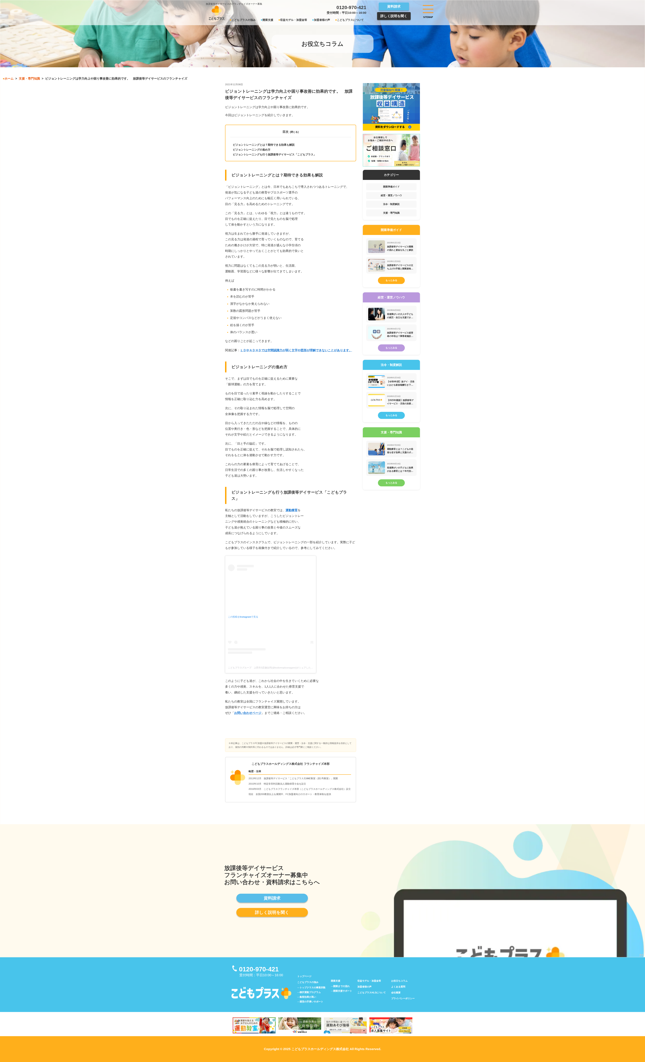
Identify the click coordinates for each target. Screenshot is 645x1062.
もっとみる (391, 280)
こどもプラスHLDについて (371, 992)
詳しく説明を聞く (393, 16)
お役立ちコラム (399, 980)
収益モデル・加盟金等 (293, 19)
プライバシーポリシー (403, 998)
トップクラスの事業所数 (313, 987)
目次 (286, 131)
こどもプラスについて (350, 19)
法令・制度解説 (391, 204)
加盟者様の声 (322, 19)
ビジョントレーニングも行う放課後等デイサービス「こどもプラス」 (274, 154)
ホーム (9, 78)
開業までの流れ (341, 986)
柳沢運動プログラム (310, 992)
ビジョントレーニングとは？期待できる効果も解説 (264, 144)
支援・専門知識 (29, 78)
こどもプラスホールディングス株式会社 (320, 1049)
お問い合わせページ (247, 713)
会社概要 (396, 992)
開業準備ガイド (391, 186)
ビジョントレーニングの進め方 (251, 149)
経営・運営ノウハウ (391, 195)
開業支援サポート (342, 990)
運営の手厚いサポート (311, 1001)
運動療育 (292, 510)
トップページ (304, 976)
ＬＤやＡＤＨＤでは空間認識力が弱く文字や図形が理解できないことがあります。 (296, 350)
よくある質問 (398, 986)
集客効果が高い (308, 997)
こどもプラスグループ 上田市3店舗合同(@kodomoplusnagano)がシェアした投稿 (271, 667)
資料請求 (394, 6)
